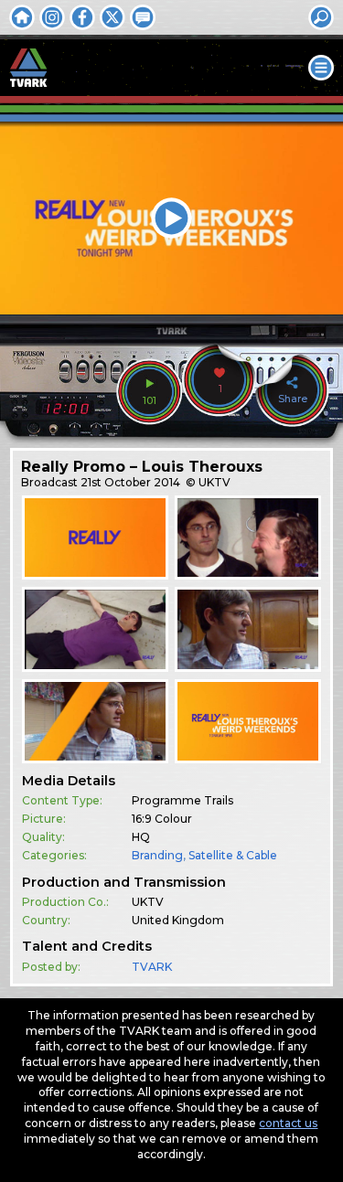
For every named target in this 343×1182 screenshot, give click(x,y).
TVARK (152, 967)
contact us (288, 1123)
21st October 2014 (130, 482)
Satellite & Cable (232, 855)
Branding (157, 855)
